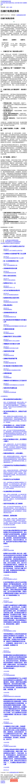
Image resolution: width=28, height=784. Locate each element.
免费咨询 (3, 782)
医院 (7, 2)
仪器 (16, 2)
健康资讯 (17, 243)
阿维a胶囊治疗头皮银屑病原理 (13, 241)
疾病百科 (7, 243)
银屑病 (10, 2)
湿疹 (21, 2)
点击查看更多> (4, 396)
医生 (13, 2)
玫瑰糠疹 (24, 2)
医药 (4, 2)
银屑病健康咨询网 (21, 15)
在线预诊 (3, 781)
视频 (18, 2)
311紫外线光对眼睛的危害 (11, 240)
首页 (2, 2)
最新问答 (12, 243)
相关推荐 (3, 243)
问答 (2, 4)
